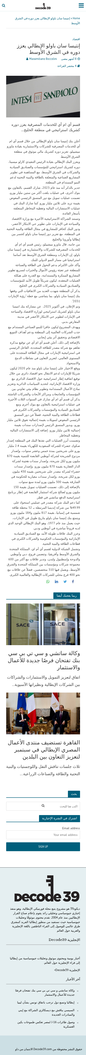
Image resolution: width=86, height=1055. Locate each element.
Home (76, 18)
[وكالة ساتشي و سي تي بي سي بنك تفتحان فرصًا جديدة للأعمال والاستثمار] (43, 623)
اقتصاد (76, 39)
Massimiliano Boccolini (43, 58)
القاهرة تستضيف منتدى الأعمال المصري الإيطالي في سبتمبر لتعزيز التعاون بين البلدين (44, 749)
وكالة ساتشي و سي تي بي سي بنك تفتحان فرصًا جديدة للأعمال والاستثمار (44, 660)
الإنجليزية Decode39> (67, 970)
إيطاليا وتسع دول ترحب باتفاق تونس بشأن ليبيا (46, 1002)
